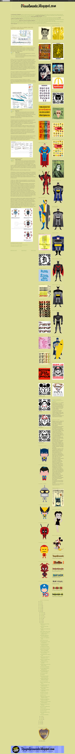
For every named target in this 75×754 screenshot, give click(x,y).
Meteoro (49, 23)
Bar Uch (46, 17)
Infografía (17, 246)
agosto (42, 618)
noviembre (42, 614)
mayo (41, 622)
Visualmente (15, 17)
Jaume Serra (46, 18)
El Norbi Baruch (58, 402)
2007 (40, 721)
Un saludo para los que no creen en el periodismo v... (45, 642)
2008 (40, 611)
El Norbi (43, 16)
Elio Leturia (55, 19)
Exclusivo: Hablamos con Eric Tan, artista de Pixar (44, 652)
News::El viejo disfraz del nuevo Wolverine (53, 14)
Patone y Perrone (15, 16)
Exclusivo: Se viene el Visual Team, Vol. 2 (44, 624)
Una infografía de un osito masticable (44, 662)
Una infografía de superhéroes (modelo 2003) (44, 690)
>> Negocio (27, 50)
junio (41, 621)
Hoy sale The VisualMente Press (45, 706)
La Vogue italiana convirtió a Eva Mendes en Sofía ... (45, 665)
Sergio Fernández (16, 20)
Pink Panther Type (56, 23)
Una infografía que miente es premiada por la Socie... (44, 645)
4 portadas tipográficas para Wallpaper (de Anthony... (44, 679)
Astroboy (56, 15)
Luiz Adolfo (15, 19)
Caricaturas (36, 21)
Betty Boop (20, 16)
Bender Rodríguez (47, 15)
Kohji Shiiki (51, 19)
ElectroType (43, 23)
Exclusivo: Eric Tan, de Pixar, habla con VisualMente (44, 650)
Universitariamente (32, 17)
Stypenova (25, 23)
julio (41, 619)
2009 (40, 610)
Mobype (19, 23)
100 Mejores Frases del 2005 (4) (41, 22)
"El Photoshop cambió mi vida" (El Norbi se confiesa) (45, 697)
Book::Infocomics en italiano (42, 14)
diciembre (42, 612)
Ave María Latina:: (51, 20)
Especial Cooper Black (26, 21)
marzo (42, 717)
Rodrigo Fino (59, 19)
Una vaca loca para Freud (44, 680)
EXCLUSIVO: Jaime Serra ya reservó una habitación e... (44, 636)
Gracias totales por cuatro (44, 640)
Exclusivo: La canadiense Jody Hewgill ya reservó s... (45, 660)
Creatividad (32, 21)
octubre (42, 615)
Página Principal (24, 250)
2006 (40, 722)
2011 (40, 607)
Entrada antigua (33, 250)
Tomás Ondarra (46, 19)
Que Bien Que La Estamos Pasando (53, 17)
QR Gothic (22, 23)
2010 (40, 608)
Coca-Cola (37, 20)
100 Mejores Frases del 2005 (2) (21, 22)
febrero (42, 719)
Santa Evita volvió (43, 695)
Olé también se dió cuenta (44, 692)
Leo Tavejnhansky (20, 19)
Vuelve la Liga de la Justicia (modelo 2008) (44, 688)
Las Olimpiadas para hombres (44, 646)
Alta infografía (42, 674)
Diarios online (51, 21)
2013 (40, 604)
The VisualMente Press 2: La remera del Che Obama (44, 671)
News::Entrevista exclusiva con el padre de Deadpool (27, 15)
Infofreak (16, 21)
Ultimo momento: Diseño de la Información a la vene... (44, 657)
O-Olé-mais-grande (43, 707)
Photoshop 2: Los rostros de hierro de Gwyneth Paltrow (45, 702)
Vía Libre (42, 17)
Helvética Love (20, 21)
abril (41, 716)
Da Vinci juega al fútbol (43, 673)
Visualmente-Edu (38, 17)
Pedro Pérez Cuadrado (40, 19)
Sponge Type (30, 23)
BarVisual (22, 17)
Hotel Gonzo (39, 23)
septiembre (42, 616)
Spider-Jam (29, 16)
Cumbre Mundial (46, 21)
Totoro (46, 23)
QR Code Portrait (41, 20)
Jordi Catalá (38, 18)
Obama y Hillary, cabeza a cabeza (45, 631)
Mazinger (52, 23)
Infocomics (18, 17)
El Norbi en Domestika (24, 14)
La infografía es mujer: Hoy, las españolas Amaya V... (44, 633)
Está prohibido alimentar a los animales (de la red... (44, 685)
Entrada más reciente (14, 250)
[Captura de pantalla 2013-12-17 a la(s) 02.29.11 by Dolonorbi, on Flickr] (58, 401)
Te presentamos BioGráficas (44, 714)
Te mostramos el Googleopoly (44, 666)
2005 (40, 723)
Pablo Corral (30, 19)
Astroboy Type (34, 23)
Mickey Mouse (24, 16)
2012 (40, 605)
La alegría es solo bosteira (44, 693)
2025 (40, 601)
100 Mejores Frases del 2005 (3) (31, 22)
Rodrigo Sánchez (33, 18)
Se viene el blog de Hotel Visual (45, 709)
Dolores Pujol (56, 18)
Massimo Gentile (25, 19)
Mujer (21, 246)
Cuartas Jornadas (40, 21)
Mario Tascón (42, 18)
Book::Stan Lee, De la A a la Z (32, 14)
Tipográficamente (26, 17)
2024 (40, 602)
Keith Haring (53, 15)
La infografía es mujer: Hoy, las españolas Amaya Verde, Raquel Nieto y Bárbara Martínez (22, 28)
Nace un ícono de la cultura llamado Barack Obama (44, 676)
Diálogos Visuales (56, 21)
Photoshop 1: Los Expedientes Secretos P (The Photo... (44, 700)
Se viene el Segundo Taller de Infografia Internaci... (44, 669)
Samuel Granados (51, 18)
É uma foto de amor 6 (43, 710)
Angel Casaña (35, 19)
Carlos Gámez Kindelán (26, 18)
